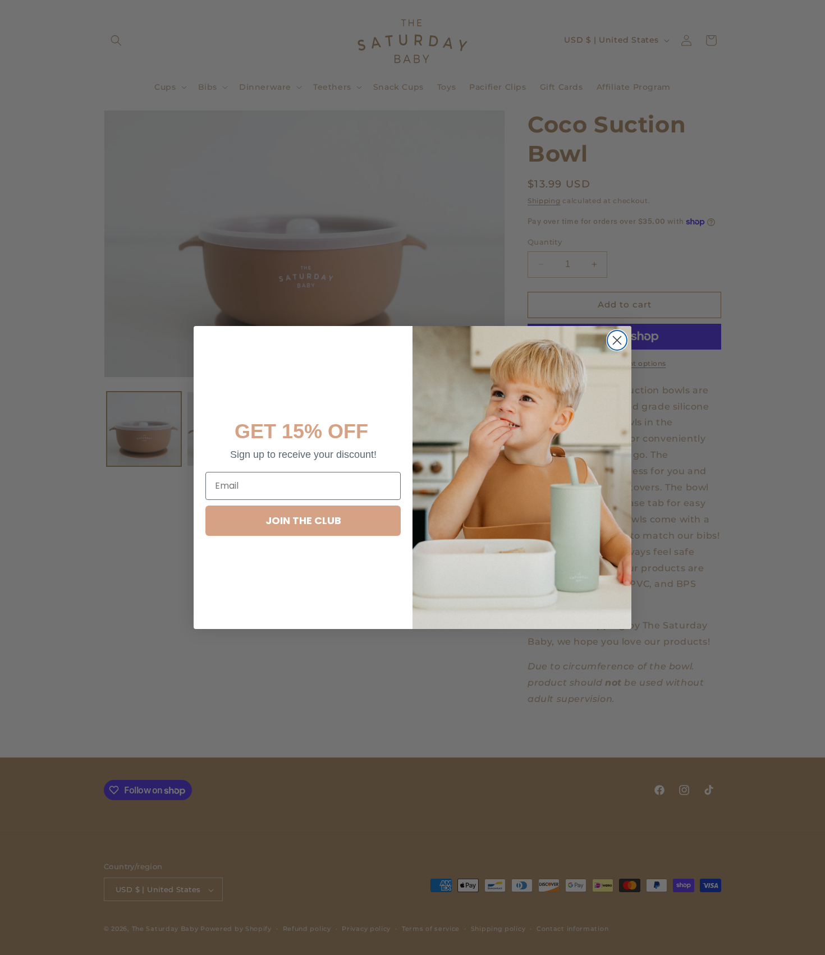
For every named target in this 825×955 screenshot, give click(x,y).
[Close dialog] (617, 340)
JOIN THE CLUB (303, 520)
